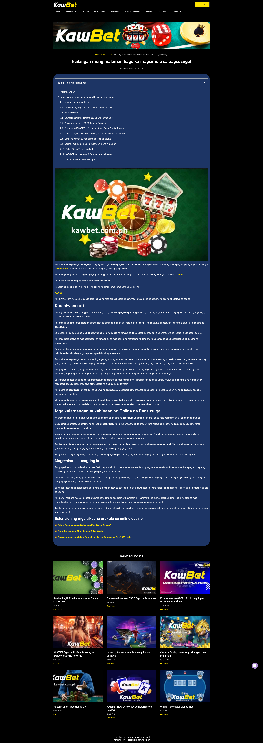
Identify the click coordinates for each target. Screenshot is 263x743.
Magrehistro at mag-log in (77, 102)
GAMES (149, 11)
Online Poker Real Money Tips (80, 159)
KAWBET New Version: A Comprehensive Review (89, 154)
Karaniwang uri (68, 92)
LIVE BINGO (163, 11)
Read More (57, 609)
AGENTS (177, 11)
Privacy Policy (119, 740)
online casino (61, 268)
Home (96, 54)
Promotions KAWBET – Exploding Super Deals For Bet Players (94, 128)
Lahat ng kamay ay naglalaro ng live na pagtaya (88, 138)
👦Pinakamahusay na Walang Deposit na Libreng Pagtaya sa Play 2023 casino (93, 537)
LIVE (58, 11)
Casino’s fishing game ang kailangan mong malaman (90, 144)
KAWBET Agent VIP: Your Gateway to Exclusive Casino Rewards (95, 133)
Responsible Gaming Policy (138, 740)
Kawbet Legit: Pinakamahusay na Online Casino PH (89, 118)
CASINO (85, 11)
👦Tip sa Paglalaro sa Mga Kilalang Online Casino (79, 531)
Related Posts (71, 112)
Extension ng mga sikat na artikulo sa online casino (89, 107)
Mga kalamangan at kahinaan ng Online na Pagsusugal (88, 97)
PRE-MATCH (71, 11)
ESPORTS (115, 11)
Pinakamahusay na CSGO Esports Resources (86, 123)
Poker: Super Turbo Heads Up (80, 149)
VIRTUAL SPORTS (132, 11)
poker (179, 274)
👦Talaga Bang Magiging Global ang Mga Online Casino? (83, 525)
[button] (56, 35)
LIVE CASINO (99, 11)
